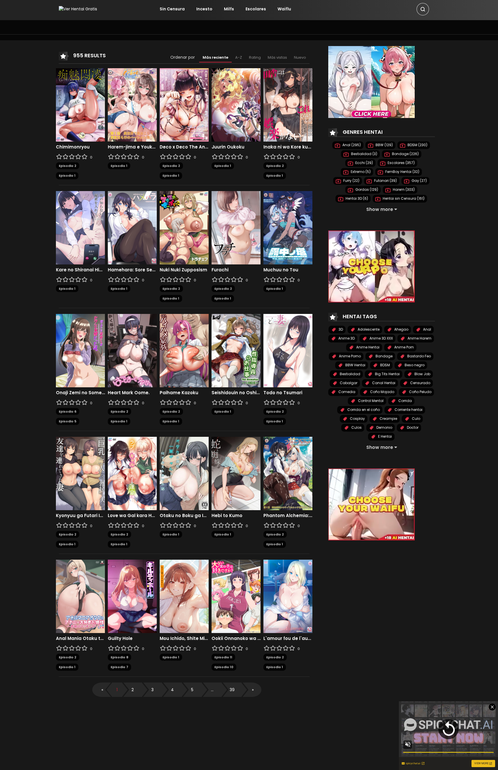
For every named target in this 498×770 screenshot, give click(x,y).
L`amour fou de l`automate (287, 638)
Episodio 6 (67, 411)
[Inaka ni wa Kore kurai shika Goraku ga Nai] (287, 104)
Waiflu (284, 9)
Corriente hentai (408, 409)
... (212, 690)
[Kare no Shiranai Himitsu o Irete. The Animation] (80, 227)
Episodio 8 (119, 657)
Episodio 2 (67, 165)
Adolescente (368, 329)
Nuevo (300, 57)
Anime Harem (419, 338)
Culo (415, 418)
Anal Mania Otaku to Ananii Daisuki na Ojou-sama (80, 638)
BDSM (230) (417, 144)
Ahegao (400, 329)
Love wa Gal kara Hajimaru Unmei (132, 515)
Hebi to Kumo (227, 515)
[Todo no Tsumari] (287, 350)
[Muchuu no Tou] (287, 227)
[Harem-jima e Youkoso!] (132, 104)
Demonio (384, 427)
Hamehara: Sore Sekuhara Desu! (132, 269)
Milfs (229, 9)
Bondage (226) (405, 153)
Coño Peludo (419, 391)
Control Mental (370, 400)
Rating (255, 57)
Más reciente (215, 57)
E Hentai (384, 436)
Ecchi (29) (363, 162)
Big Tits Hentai (387, 373)
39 (232, 690)
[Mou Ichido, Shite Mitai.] (184, 596)
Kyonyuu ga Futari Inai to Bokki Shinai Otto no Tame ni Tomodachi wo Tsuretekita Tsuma (80, 515)
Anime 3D (346, 338)
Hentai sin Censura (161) (403, 198)
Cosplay (357, 418)
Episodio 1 (67, 175)
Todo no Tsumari (282, 392)
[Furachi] (236, 227)
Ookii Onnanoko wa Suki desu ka (236, 638)
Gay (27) (419, 180)
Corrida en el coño (363, 409)
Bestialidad (349, 373)
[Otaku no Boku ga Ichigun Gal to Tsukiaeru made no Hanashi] (184, 473)
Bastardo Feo (418, 356)
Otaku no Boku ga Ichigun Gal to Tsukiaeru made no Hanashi (184, 515)
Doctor (412, 427)
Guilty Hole (120, 638)
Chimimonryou (73, 147)
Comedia (346, 391)
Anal (426, 329)
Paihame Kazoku (179, 392)
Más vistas (277, 57)
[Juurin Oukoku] (236, 104)
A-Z (238, 57)
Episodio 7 (119, 667)
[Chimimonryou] (80, 104)
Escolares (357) (401, 162)
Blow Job (422, 373)
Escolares (256, 9)
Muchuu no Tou (280, 269)
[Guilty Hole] (132, 596)
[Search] (422, 9)
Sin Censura (172, 9)
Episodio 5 (67, 421)
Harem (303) (403, 189)
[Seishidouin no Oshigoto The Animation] (236, 350)
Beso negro (414, 365)
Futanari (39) (385, 180)
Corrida (404, 400)
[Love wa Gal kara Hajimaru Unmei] (132, 473)
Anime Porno (349, 356)
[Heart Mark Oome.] (132, 350)
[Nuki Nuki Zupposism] (184, 227)
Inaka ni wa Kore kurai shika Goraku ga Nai (287, 147)
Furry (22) (350, 180)
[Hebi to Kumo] (236, 473)
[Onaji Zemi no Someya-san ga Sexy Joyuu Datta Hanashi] (80, 350)
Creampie (388, 418)
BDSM (384, 365)
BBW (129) (384, 144)
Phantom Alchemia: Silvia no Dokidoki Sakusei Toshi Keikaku (287, 515)
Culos (356, 427)
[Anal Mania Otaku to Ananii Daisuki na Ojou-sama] (80, 596)
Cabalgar (348, 382)
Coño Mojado (381, 391)
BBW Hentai (354, 365)
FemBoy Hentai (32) (401, 171)
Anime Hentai (367, 347)
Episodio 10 (223, 667)
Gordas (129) (366, 189)
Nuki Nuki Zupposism (183, 269)
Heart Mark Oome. (129, 392)
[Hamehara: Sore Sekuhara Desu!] (132, 227)
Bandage (384, 356)
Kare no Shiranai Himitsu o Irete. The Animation (80, 269)
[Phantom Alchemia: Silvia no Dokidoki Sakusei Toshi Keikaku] (287, 473)
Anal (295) (351, 144)
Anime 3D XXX (381, 338)
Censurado (419, 382)
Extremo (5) (360, 171)
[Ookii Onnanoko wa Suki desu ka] (236, 596)
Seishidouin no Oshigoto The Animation (236, 392)
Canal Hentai (383, 382)
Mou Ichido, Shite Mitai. (184, 638)
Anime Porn (403, 347)
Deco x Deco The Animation (184, 147)
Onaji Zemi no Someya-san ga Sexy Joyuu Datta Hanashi (80, 392)
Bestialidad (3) (363, 153)
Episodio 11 (223, 657)
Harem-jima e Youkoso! (132, 147)
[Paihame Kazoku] (184, 350)
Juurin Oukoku (228, 147)
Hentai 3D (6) (356, 198)
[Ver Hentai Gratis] (78, 9)
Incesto (204, 9)
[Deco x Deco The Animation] (184, 104)
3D (340, 329)
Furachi (220, 269)
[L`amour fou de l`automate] (287, 596)
